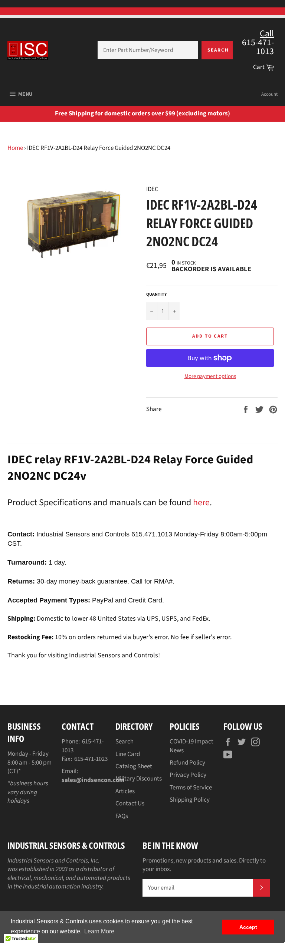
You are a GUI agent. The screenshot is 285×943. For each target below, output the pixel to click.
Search (218, 50)
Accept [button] (248, 927)
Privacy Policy (188, 774)
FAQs (121, 816)
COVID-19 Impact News (191, 746)
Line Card (127, 754)
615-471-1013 (83, 746)
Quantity (156, 295)
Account (269, 94)
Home (15, 148)
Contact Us (129, 803)
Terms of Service (191, 787)
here (201, 502)
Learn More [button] (99, 931)
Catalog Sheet (133, 766)
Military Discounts (138, 778)
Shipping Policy (190, 799)
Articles (125, 791)
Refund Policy (187, 762)
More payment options (210, 376)
